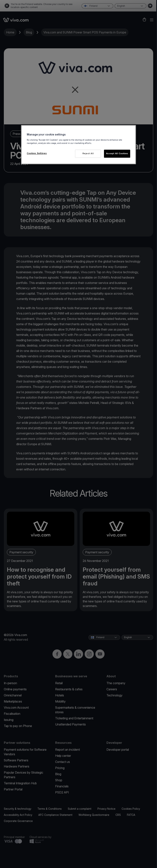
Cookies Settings (37, 153)
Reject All (88, 153)
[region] (78, 144)
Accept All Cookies (117, 153)
